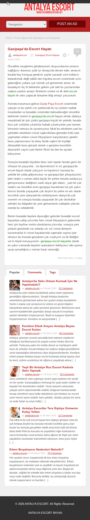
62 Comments (67, 374)
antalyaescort (20, 55)
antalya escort (32, 288)
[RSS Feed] (8, 3)
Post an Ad (67, 24)
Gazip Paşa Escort (51, 103)
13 (77, 51)
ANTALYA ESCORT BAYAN (45, 512)
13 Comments (66, 288)
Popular (14, 272)
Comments (35, 272)
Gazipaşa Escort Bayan (47, 55)
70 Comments (55, 453)
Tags (53, 272)
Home (9, 38)
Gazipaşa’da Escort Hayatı (29, 49)
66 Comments (66, 333)
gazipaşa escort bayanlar (56, 241)
